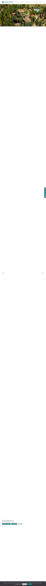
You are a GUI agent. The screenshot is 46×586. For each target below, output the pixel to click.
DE (42, 2)
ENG (41, 2)
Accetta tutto (30, 584)
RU (43, 2)
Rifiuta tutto (24, 584)
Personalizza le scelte (18, 584)
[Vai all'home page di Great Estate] (7, 2)
